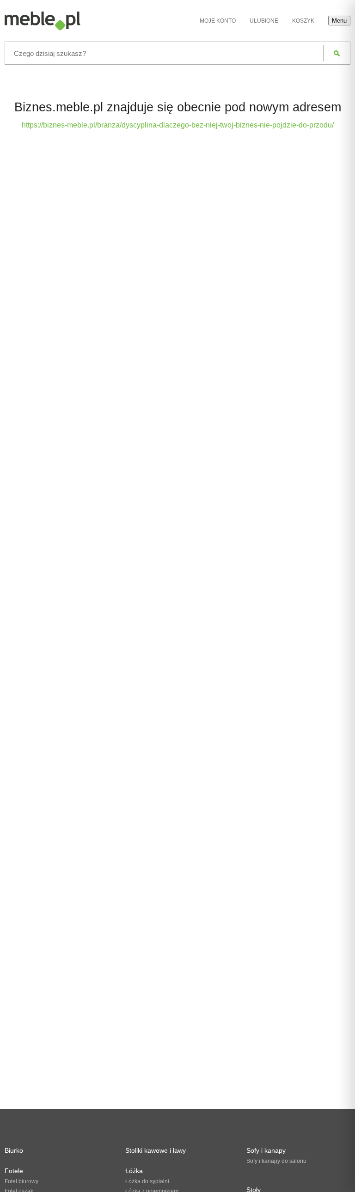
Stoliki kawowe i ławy (155, 1150)
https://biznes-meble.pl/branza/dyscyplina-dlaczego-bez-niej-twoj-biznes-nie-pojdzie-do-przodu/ (178, 125)
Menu (339, 20)
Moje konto (218, 21)
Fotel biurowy (21, 1181)
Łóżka (134, 1170)
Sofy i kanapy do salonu (276, 1161)
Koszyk (303, 21)
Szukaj (337, 53)
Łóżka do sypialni (147, 1181)
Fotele (14, 1170)
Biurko (14, 1150)
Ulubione (264, 21)
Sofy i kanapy (266, 1150)
